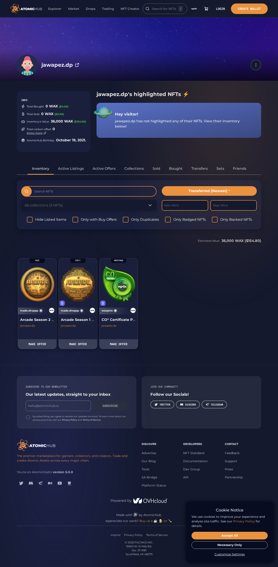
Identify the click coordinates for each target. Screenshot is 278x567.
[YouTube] (59, 483)
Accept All (230, 535)
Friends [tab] (239, 168)
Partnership (234, 477)
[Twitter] (21, 483)
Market (73, 9)
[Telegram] (40, 483)
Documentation (195, 461)
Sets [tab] (220, 168)
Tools (146, 469)
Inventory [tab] (40, 168)
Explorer (55, 9)
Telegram (217, 404)
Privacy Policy (69, 419)
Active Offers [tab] (104, 168)
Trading (108, 9)
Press (229, 469)
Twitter (165, 404)
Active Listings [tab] (71, 168)
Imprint (116, 535)
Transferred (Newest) (207, 191)
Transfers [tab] (199, 168)
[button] (256, 65)
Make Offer (37, 344)
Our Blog (149, 461)
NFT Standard (193, 453)
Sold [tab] (156, 168)
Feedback (232, 453)
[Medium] (50, 483)
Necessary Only (229, 545)
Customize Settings (230, 554)
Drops (90, 9)
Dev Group (191, 469)
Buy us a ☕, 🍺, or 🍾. (155, 521)
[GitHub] (69, 483)
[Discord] (30, 483)
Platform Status (154, 485)
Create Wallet (249, 9)
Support (231, 461)
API (185, 477)
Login (220, 9)
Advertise (149, 453)
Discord (190, 404)
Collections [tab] (134, 168)
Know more (34, 133)
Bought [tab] (176, 168)
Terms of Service (92, 419)
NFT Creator (130, 9)
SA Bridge (149, 477)
